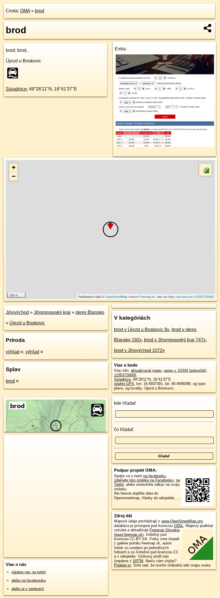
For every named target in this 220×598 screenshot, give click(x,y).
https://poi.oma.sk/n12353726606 (191, 296)
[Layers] (205, 169)
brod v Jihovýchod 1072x (139, 350)
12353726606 (125, 375)
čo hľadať (123, 429)
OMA (25, 10)
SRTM (138, 561)
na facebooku (154, 476)
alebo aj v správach (27, 589)
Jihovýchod (17, 312)
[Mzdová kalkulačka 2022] (164, 145)
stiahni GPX (124, 383)
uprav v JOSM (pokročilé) (185, 370)
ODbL (178, 526)
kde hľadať (125, 403)
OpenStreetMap (116, 296)
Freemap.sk (146, 296)
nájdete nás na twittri (28, 572)
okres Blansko (89, 312)
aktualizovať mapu (146, 370)
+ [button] (13, 167)
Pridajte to (122, 565)
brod (39, 10)
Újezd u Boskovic (27, 322)
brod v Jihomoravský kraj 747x (175, 339)
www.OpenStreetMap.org (182, 521)
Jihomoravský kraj (52, 312)
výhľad (12, 351)
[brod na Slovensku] (14, 73)
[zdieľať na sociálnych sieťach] (208, 28)
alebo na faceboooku (28, 580)
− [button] (13, 176)
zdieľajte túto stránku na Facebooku (144, 480)
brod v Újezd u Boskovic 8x (141, 329)
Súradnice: (17, 88)
